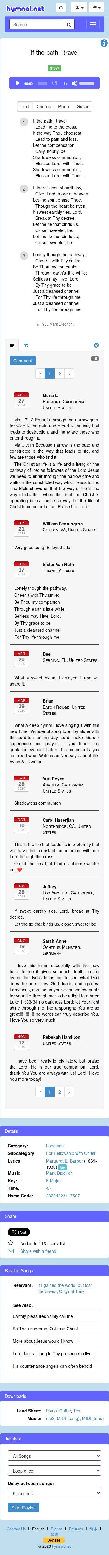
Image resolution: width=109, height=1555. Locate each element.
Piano (63, 106)
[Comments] (12, 345)
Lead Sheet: (29, 1411)
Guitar (82, 106)
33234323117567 (63, 1196)
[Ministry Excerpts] (26, 345)
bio (62, 1167)
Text (25, 106)
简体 (93, 1529)
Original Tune (72, 1291)
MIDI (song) (68, 1418)
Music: (15, 1173)
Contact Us (16, 1529)
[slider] (87, 82)
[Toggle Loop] (55, 83)
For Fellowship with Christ (70, 1153)
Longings (55, 1145)
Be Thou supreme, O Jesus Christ (45, 1328)
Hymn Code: (20, 1196)
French (57, 1529)
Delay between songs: (31, 1483)
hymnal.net (61, 1546)
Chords (44, 106)
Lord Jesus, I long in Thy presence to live (52, 1353)
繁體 (54, 1534)
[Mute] (74, 83)
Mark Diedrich (59, 1173)
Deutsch (76, 1529)
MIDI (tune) (93, 1418)
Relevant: (23, 1285)
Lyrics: (15, 1161)
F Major (53, 1180)
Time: (13, 1188)
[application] (54, 83)
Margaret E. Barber (64, 1161)
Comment (22, 361)
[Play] (18, 83)
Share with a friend (38, 1251)
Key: (12, 1180)
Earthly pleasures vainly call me (43, 1316)
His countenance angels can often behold (52, 1366)
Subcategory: (22, 1153)
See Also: (23, 1305)
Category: (18, 1145)
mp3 (50, 1418)
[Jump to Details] (104, 44)
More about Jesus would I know (43, 1341)
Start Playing (24, 1508)
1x (65, 83)
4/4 (49, 1188)
